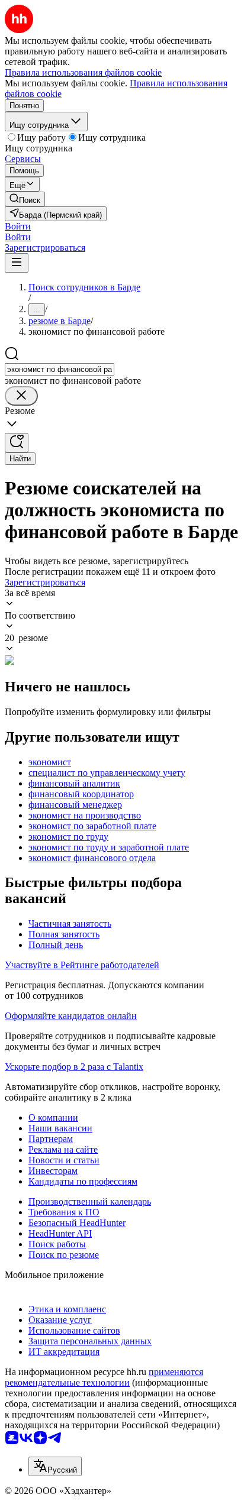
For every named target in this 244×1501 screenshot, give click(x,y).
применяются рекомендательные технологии (104, 1377)
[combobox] (59, 369)
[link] (25, 199)
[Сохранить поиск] (16, 442)
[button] (18, 226)
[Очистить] (21, 396)
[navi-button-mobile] (16, 263)
